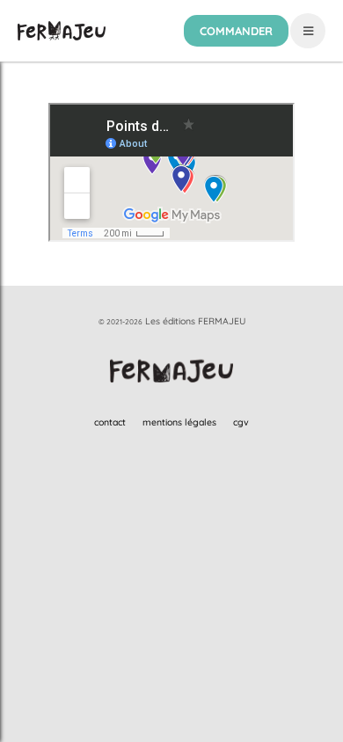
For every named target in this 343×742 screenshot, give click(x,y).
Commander (236, 31)
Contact (110, 422)
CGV (241, 422)
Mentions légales (179, 422)
